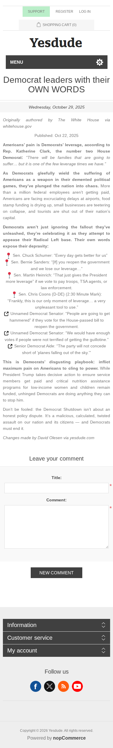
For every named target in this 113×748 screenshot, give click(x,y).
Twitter (49, 686)
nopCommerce (69, 738)
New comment (56, 572)
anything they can (93, 393)
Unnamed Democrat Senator (36, 313)
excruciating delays (61, 198)
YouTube (77, 686)
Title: (57, 477)
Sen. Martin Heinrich (32, 275)
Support (36, 12)
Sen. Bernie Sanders (30, 262)
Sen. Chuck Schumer (32, 255)
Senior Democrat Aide (34, 346)
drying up (43, 205)
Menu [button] (16, 62)
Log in (85, 12)
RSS (63, 686)
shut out (69, 211)
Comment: (56, 500)
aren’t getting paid (90, 192)
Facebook (35, 686)
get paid (33, 381)
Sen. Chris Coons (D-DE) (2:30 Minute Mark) (60, 294)
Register (64, 12)
